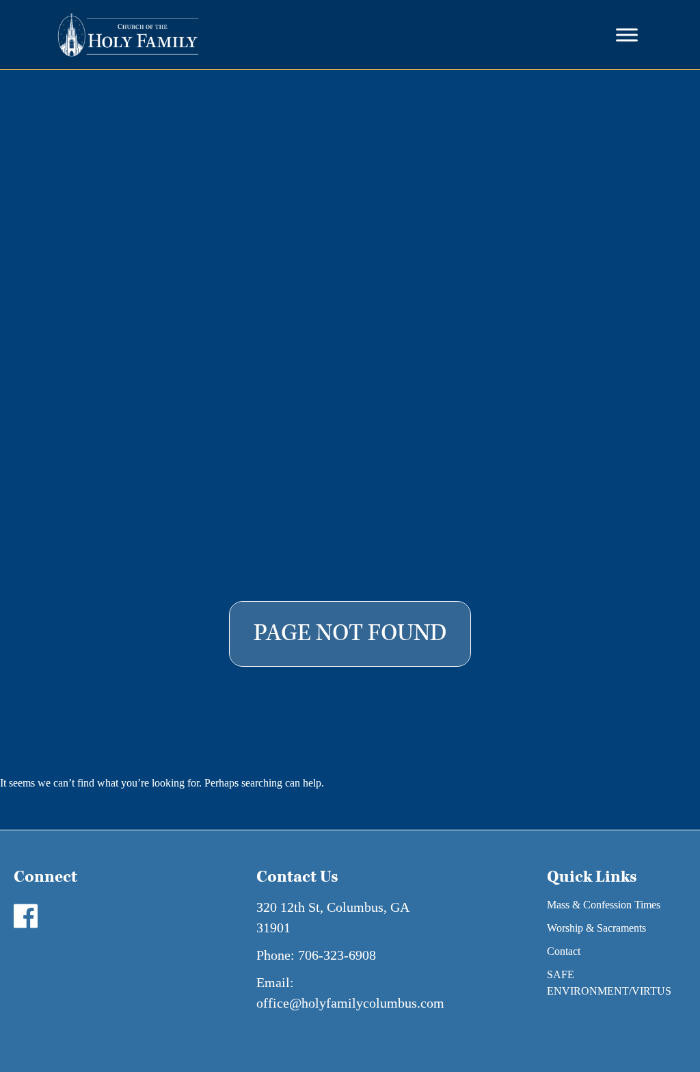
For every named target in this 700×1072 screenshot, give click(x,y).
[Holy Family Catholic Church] (128, 35)
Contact (563, 951)
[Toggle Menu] (627, 34)
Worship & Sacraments (596, 928)
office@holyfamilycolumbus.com (350, 1002)
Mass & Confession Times (603, 904)
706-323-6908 (337, 954)
